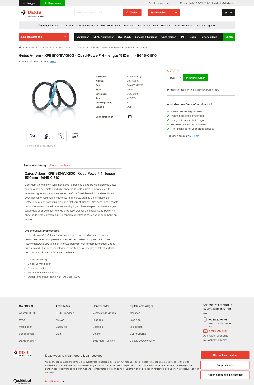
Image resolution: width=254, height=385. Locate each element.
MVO (22, 320)
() (231, 12)
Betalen (97, 333)
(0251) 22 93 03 (218, 319)
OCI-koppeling (138, 333)
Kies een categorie (31, 37)
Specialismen (26, 333)
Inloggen (31, 3)
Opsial (193, 37)
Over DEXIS (124, 37)
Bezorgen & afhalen (104, 340)
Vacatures (61, 327)
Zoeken (134, 12)
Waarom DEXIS (27, 313)
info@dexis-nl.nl (218, 330)
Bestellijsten (136, 327)
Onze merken (168, 37)
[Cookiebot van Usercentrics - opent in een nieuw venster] (22, 381)
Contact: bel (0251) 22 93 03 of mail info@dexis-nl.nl (207, 3)
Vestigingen (83, 37)
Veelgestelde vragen (104, 313)
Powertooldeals (209, 37)
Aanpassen (223, 365)
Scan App (135, 320)
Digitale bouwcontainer (143, 340)
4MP (183, 37)
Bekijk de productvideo (41, 146)
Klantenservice (161, 3)
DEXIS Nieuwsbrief (103, 37)
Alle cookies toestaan (225, 355)
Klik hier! (194, 136)
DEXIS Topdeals (65, 313)
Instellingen (52, 381)
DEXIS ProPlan (27, 340)
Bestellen (98, 327)
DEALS (229, 37)
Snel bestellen (158, 12)
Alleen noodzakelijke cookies (225, 374)
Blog (58, 333)
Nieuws (60, 320)
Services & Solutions (146, 37)
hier (225, 340)
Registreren (54, 3)
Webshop (135, 313)
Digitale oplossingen (141, 306)
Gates (53, 61)
